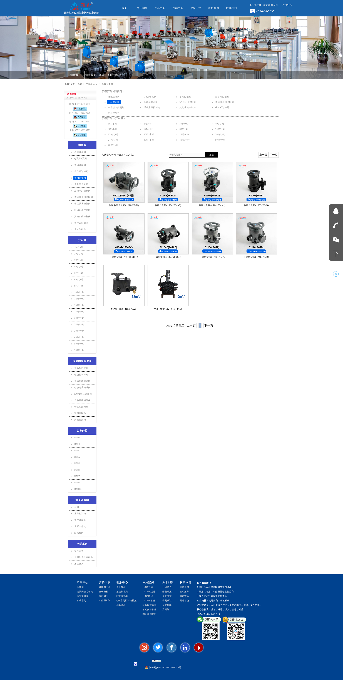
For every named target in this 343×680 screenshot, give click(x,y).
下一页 (274, 154)
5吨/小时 (78, 273)
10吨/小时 (79, 292)
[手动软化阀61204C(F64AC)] (168, 233)
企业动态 (167, 591)
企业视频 (121, 587)
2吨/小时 (78, 253)
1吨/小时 (78, 247)
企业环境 (167, 605)
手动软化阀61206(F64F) (212, 257)
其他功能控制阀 (82, 216)
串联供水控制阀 (82, 203)
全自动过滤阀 (81, 171)
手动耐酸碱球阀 (82, 381)
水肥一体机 (80, 526)
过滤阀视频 (122, 591)
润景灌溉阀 (115, 75)
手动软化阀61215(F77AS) (124, 309)
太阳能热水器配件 (83, 557)
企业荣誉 (167, 596)
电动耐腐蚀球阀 (82, 387)
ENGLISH (255, 5)
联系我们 (231, 8)
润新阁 (165, 609)
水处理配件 (80, 229)
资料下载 (195, 8)
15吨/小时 (79, 305)
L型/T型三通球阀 (83, 394)
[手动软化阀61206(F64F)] (212, 233)
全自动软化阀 (81, 184)
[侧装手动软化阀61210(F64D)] (124, 182)
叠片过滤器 (80, 520)
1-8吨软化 (148, 596)
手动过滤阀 (80, 165)
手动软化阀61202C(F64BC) (124, 257)
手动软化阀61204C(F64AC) (168, 257)
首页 (124, 8)
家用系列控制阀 (82, 190)
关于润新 (142, 8)
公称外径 (82, 430)
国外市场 (184, 600)
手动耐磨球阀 (81, 368)
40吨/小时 (79, 337)
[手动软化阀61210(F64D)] (256, 233)
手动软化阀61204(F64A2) (168, 205)
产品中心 (160, 8)
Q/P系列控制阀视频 (126, 600)
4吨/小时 (78, 266)
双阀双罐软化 (149, 605)
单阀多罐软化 (149, 609)
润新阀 (74, 75)
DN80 (77, 482)
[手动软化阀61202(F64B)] (256, 182)
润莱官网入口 (270, 5)
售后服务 (184, 591)
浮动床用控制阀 (82, 210)
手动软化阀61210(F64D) (256, 257)
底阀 (76, 507)
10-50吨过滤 (149, 591)
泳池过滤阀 (80, 152)
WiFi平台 (287, 5)
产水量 (82, 240)
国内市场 (184, 596)
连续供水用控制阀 (83, 197)
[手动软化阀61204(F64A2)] (168, 182)
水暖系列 (82, 543)
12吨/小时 (79, 299)
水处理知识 (105, 600)
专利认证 (167, 600)
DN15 (77, 437)
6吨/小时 (78, 279)
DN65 (77, 476)
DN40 (77, 463)
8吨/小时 (78, 286)
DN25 (77, 450)
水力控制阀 (80, 513)
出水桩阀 (79, 533)
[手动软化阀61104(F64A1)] (212, 182)
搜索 (211, 154)
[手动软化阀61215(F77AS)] (124, 285)
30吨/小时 (79, 331)
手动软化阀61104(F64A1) (212, 205)
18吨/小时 (79, 311)
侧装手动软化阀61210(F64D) (124, 205)
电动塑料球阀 (81, 374)
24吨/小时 (79, 324)
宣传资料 (103, 591)
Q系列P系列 (80, 158)
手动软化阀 (107, 84)
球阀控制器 (80, 413)
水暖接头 (79, 563)
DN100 (78, 489)
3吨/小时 (78, 260)
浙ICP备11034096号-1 (208, 614)
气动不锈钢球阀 (82, 400)
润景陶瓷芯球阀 (94, 75)
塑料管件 (79, 551)
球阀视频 (121, 605)
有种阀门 (103, 596)
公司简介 (167, 587)
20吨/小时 (79, 318)
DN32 (77, 457)
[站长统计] (156, 660)
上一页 (263, 154)
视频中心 (178, 8)
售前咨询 (184, 587)
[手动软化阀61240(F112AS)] (168, 285)
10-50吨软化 (149, 600)
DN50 (77, 470)
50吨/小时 (79, 343)
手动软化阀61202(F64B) (256, 205)
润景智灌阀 (80, 419)
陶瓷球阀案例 (149, 614)
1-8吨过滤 (148, 587)
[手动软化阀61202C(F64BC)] (124, 233)
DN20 (77, 444)
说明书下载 (105, 587)
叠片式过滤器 (81, 223)
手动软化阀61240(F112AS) (168, 309)
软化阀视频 (122, 596)
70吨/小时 (79, 350)
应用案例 (213, 8)
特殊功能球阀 (81, 407)
